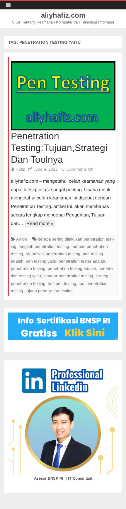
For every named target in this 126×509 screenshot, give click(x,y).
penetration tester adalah (82, 261)
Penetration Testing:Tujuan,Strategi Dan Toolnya (59, 148)
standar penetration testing (68, 275)
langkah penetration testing (44, 246)
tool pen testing (62, 283)
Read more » (39, 223)
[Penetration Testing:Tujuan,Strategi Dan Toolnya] (63, 95)
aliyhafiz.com (63, 15)
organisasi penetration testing (52, 253)
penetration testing (28, 268)
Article (22, 239)
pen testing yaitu (41, 261)
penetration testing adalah (72, 268)
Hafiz (20, 169)
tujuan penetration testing (49, 290)
